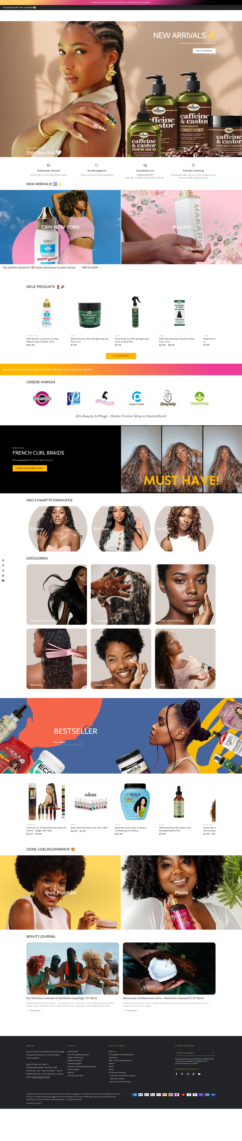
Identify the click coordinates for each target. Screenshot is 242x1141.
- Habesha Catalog (116, 1079)
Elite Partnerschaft (75, 1076)
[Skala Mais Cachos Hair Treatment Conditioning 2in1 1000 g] (135, 802)
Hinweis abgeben (75, 1063)
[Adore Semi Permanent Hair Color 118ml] (91, 802)
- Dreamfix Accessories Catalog (122, 1076)
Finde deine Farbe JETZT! (30, 468)
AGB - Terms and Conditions (120, 1060)
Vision (111, 1066)
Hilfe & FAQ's (73, 1051)
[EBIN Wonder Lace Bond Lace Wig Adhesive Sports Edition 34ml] (47, 313)
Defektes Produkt (75, 1060)
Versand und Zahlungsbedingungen (82, 1066)
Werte (111, 1069)
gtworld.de (37, 1094)
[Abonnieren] (214, 1053)
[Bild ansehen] (121, 89)
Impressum (113, 1058)
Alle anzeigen (121, 356)
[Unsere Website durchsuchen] (207, 15)
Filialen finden (73, 1069)
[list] (121, 171)
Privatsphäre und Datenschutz (121, 1055)
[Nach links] (28, 2)
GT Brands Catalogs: (117, 1073)
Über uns (112, 1051)
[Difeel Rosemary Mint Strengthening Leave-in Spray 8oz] (135, 313)
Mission (112, 1063)
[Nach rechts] (213, 2)
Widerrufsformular (75, 1058)
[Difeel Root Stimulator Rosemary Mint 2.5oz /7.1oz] (179, 313)
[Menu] (28, 15)
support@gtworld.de (41, 1077)
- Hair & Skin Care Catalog (120, 1082)
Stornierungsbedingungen (78, 1055)
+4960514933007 (145, 175)
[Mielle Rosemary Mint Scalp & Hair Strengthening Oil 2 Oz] (179, 802)
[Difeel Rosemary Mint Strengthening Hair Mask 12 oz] (91, 313)
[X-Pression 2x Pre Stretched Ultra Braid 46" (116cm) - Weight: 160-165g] (47, 802)
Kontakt (71, 1073)
